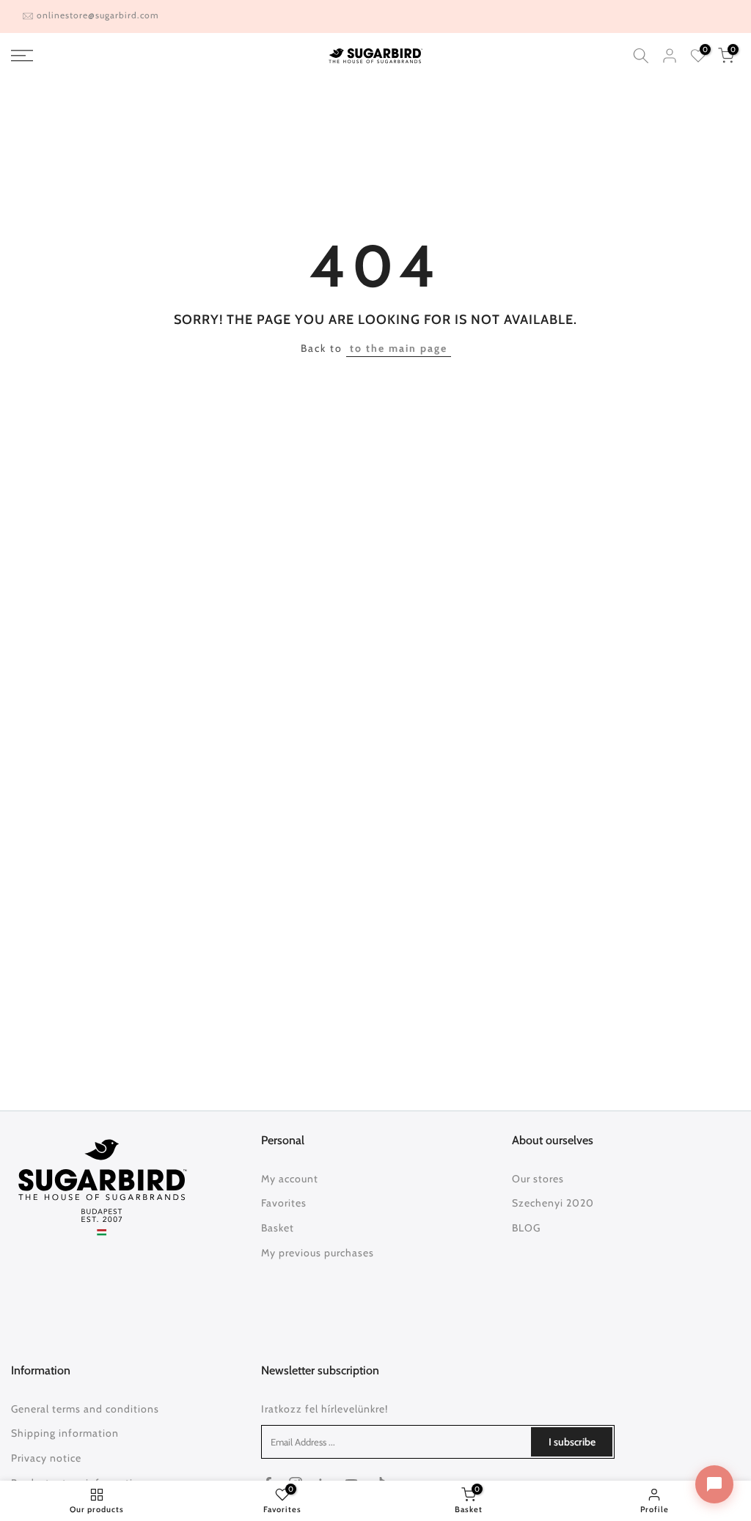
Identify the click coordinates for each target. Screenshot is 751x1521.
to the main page (398, 348)
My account (289, 1178)
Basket (277, 1227)
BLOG (526, 1227)
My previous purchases (317, 1252)
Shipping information (65, 1433)
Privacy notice (46, 1458)
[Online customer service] (714, 1484)
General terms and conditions (85, 1408)
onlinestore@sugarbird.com (98, 15)
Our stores (538, 1178)
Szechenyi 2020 (553, 1202)
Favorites (284, 1202)
